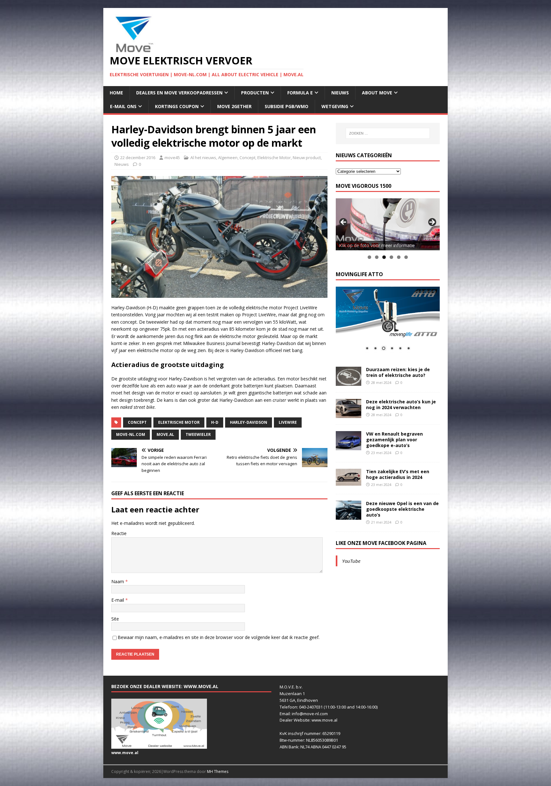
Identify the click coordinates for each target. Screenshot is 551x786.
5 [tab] (398, 257)
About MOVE (377, 93)
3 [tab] (384, 257)
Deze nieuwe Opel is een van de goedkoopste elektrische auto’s (402, 509)
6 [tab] (406, 257)
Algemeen (228, 157)
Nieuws (340, 93)
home (116, 93)
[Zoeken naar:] (388, 133)
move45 (172, 157)
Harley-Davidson (248, 422)
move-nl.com (130, 434)
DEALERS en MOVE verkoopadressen (179, 93)
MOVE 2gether (234, 106)
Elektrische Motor (274, 157)
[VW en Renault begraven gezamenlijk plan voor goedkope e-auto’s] (348, 446)
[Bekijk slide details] (388, 224)
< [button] (344, 222)
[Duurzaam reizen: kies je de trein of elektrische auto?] (348, 382)
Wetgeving (334, 106)
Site (115, 619)
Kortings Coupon (177, 106)
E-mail (118, 600)
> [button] (432, 222)
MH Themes (217, 771)
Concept (247, 157)
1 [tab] (369, 257)
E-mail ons (123, 106)
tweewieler (198, 434)
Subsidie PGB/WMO (286, 106)
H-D (214, 422)
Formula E (300, 93)
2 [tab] (376, 257)
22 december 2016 (137, 157)
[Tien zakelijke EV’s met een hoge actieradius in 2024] (348, 482)
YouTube (351, 561)
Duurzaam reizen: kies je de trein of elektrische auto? (398, 372)
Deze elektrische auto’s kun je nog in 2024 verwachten (401, 404)
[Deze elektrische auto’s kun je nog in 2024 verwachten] (348, 414)
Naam (118, 581)
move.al (165, 434)
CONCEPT (137, 422)
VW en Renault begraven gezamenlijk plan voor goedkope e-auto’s (394, 439)
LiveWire (288, 422)
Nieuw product (307, 157)
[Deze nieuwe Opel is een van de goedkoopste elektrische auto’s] (348, 516)
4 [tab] (391, 257)
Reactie (119, 533)
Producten (255, 93)
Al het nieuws (203, 157)
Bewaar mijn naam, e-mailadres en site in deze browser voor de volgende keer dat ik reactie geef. (219, 637)
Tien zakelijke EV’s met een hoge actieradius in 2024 (397, 474)
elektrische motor (179, 422)
